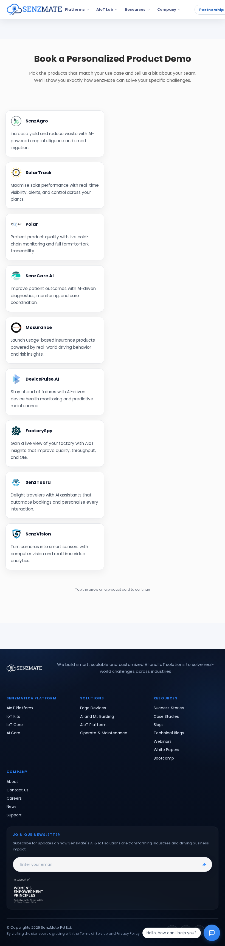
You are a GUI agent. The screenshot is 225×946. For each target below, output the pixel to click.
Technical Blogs (169, 733)
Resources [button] (135, 9)
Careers (14, 798)
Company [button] (166, 9)
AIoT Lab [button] (104, 9)
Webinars (163, 741)
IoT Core (15, 724)
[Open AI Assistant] (212, 933)
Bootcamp (164, 758)
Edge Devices (93, 708)
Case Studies (166, 716)
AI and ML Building (97, 716)
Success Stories (169, 708)
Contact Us (18, 790)
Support (14, 815)
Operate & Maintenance (103, 733)
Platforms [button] (75, 9)
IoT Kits (13, 716)
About (12, 781)
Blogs (159, 724)
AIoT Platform (20, 708)
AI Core (14, 733)
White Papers (166, 749)
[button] (34, 9)
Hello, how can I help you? (172, 933)
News (11, 806)
